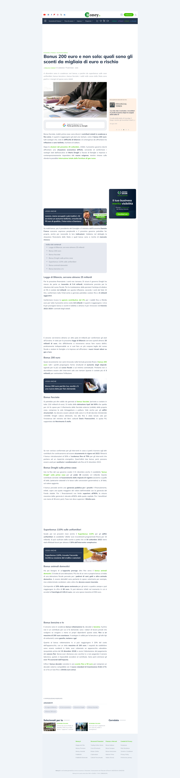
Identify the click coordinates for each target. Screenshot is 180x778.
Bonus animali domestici (58, 265)
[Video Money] (107, 21)
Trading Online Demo (97, 745)
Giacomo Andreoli (50, 68)
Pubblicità (78, 754)
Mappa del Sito (80, 745)
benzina (97, 627)
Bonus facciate (54, 254)
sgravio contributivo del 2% (73, 300)
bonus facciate (83, 401)
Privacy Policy (125, 754)
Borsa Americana (111, 751)
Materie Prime (110, 754)
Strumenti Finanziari (97, 741)
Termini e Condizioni (127, 751)
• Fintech (120, 21)
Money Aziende (80, 751)
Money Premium (80, 748)
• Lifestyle (133, 21)
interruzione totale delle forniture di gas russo (77, 158)
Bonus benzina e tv (56, 269)
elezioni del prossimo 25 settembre (64, 147)
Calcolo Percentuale (97, 757)
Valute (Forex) (110, 757)
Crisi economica (65, 707)
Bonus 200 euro (55, 251)
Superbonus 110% (86, 534)
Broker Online (95, 751)
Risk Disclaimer (125, 748)
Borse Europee (110, 748)
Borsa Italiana (110, 745)
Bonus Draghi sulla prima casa (61, 258)
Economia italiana (62, 52)
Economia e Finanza (50, 52)
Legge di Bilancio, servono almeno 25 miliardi (66, 247)
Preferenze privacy (126, 757)
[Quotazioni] (97, 21)
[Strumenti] (104, 21)
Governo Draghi (79, 707)
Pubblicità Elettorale (82, 757)
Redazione (124, 745)
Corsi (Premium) (95, 748)
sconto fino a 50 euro (84, 664)
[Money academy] (101, 21)
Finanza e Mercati (111, 741)
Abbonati (128, 15)
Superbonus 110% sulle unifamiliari (62, 262)
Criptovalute (94, 754)
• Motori (114, 21)
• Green (126, 21)
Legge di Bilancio (51, 707)
